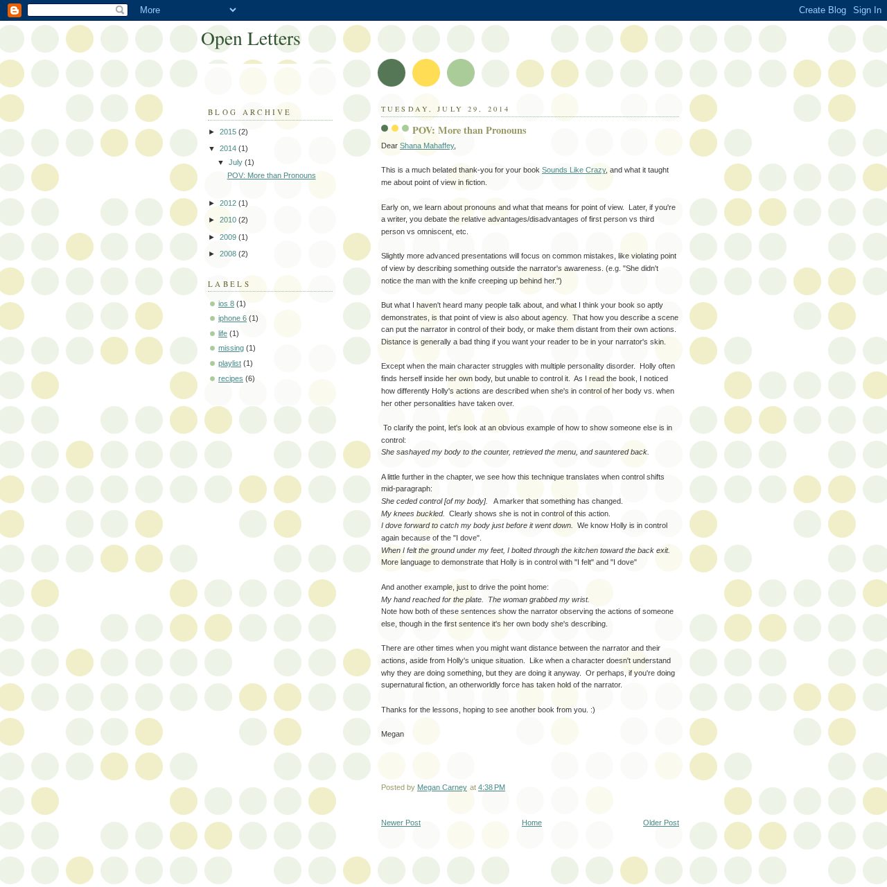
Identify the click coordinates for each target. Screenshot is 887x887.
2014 (229, 148)
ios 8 (226, 303)
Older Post (661, 822)
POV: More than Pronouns (271, 175)
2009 (229, 237)
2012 (229, 203)
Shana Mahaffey (427, 145)
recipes (230, 378)
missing (231, 348)
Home (532, 822)
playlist (229, 363)
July (237, 162)
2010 (229, 220)
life (222, 333)
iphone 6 (232, 318)
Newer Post (401, 822)
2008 (229, 253)
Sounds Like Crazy (574, 170)
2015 (229, 132)
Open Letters (251, 38)
